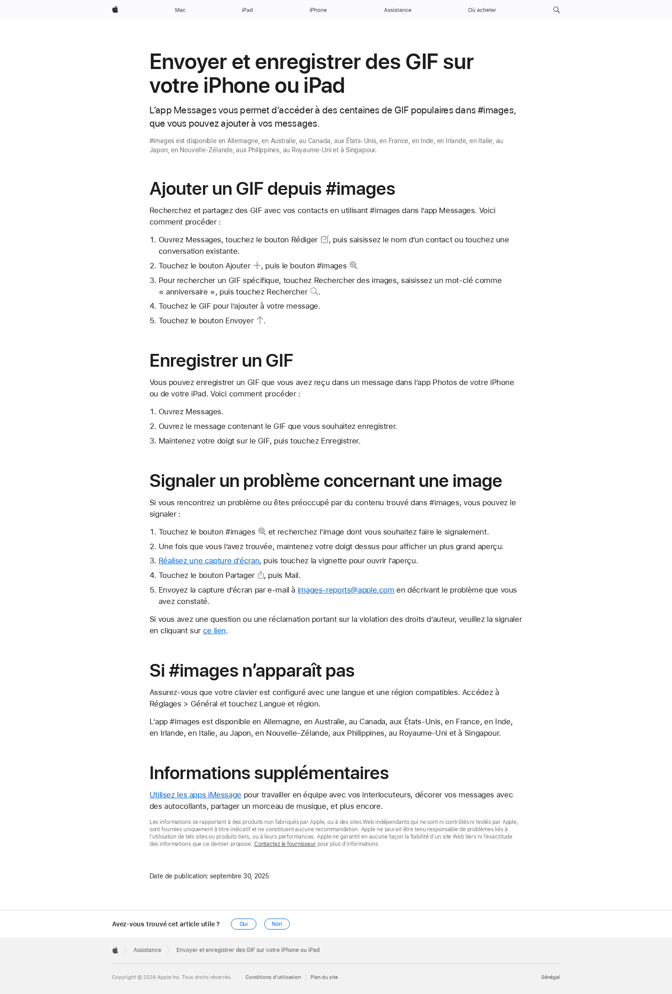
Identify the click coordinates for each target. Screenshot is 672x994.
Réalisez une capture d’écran (209, 560)
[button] (556, 10)
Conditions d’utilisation (273, 977)
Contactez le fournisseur (285, 844)
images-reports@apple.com (346, 589)
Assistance (147, 950)
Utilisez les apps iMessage (195, 794)
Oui (244, 924)
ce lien (214, 630)
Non (277, 924)
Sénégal (550, 977)
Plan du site (324, 977)
